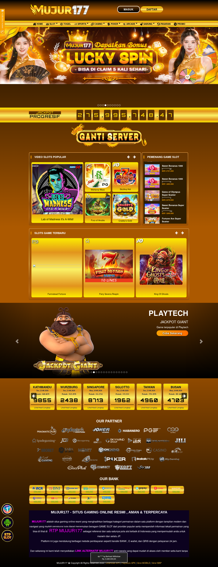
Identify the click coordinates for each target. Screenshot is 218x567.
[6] (110, 105)
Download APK (113, 562)
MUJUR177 (39, 521)
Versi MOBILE (143, 562)
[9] (117, 105)
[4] (105, 105)
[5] (108, 105)
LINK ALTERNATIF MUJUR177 (94, 551)
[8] (115, 105)
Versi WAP (156, 562)
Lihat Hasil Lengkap (42, 407)
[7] (112, 105)
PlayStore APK (128, 562)
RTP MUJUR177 (65, 530)
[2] (101, 105)
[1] (98, 105)
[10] (120, 105)
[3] (103, 105)
